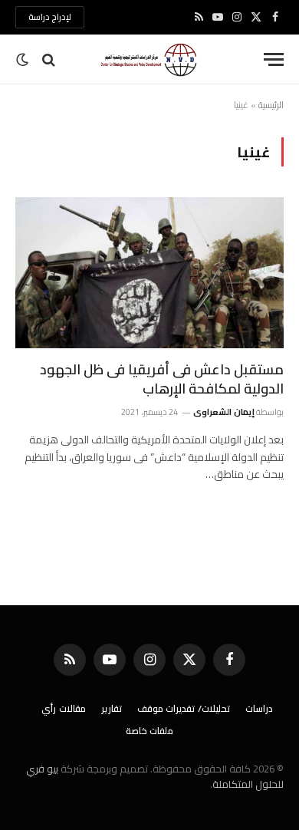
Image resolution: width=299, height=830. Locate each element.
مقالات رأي (63, 708)
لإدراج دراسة (49, 17)
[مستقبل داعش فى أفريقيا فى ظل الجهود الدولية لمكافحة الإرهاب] (149, 272)
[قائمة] (274, 59)
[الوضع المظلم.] (23, 60)
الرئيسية (271, 105)
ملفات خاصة (150, 730)
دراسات (259, 708)
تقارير (111, 708)
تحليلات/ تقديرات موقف (184, 708)
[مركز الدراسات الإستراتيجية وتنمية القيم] (149, 59)
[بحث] (48, 59)
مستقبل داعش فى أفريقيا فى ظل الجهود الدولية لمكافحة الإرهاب (162, 378)
